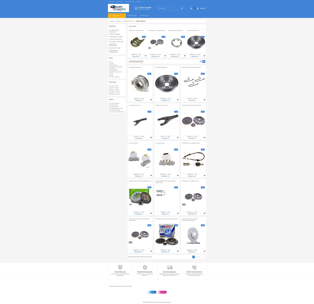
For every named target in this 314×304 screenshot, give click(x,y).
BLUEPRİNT (114, 65)
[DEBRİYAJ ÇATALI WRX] (167, 122)
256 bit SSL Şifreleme (144, 9)
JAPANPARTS (114, 70)
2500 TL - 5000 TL (115, 92)
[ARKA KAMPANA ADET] (196, 42)
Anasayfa (112, 286)
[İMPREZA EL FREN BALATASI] (137, 42)
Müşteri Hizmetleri (126, 286)
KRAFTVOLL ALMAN (116, 71)
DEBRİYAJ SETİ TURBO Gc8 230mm (191, 105)
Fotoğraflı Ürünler (115, 110)
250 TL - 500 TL (115, 87)
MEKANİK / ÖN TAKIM (116, 37)
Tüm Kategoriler (114, 15)
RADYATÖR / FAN (115, 48)
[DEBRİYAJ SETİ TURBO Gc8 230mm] (193, 122)
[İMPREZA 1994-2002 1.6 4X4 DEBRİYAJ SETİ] (140, 197)
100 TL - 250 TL (114, 86)
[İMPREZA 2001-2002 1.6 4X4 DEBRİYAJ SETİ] (167, 235)
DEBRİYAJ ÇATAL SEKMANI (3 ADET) (191, 67)
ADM (112, 63)
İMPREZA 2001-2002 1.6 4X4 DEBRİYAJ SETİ (167, 219)
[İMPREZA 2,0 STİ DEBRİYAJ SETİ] (157, 42)
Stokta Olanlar (115, 106)
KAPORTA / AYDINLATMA (113, 44)
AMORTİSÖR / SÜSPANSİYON (113, 51)
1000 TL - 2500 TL (115, 91)
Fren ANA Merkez (133, 143)
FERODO (113, 68)
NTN (112, 75)
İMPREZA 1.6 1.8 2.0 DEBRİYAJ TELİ (191, 143)
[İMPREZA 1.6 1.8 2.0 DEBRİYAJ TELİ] (193, 160)
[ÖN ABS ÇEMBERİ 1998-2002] (177, 42)
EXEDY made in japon (116, 67)
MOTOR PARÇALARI (116, 39)
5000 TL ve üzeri (115, 94)
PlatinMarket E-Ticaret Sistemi (152, 302)
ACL (112, 61)
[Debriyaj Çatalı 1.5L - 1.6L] (140, 122)
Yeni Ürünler (114, 105)
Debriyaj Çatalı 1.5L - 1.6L (135, 105)
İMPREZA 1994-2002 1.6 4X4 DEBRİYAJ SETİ (140, 181)
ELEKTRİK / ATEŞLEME (116, 41)
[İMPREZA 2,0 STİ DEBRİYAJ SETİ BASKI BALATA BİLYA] (140, 235)
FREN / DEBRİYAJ (115, 34)
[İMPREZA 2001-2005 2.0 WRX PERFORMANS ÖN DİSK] (193, 235)
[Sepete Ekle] (145, 55)
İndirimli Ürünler (115, 103)
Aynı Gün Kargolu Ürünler (117, 111)
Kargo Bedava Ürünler (117, 108)
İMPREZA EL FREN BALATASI (136, 30)
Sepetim (202, 8)
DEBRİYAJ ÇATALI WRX (162, 105)
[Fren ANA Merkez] (140, 160)
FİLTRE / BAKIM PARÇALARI (114, 31)
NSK (112, 73)
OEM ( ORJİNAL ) (115, 77)
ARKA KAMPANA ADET (193, 30)
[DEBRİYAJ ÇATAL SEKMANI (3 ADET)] (193, 84)
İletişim (118, 286)
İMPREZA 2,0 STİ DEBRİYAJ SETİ (156, 30)
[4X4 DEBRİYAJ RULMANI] (140, 84)
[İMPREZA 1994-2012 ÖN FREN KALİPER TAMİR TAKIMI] (167, 197)
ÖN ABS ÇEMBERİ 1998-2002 (175, 30)
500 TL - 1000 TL (115, 89)
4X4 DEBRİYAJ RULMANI (135, 67)
